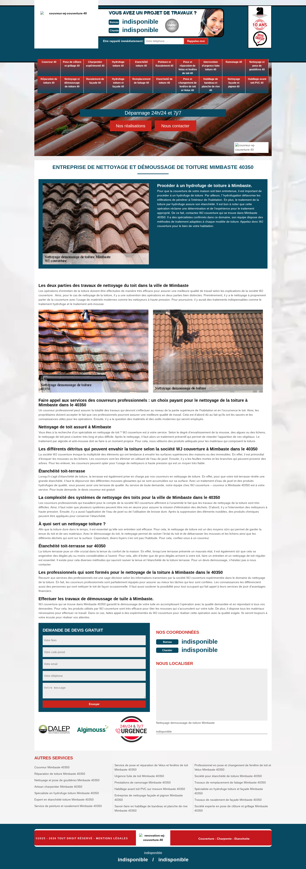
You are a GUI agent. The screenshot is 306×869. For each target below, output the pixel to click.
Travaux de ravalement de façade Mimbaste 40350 (228, 799)
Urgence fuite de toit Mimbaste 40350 (139, 776)
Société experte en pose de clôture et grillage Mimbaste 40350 (231, 808)
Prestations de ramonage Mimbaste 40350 (142, 782)
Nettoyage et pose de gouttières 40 (257, 66)
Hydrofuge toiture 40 (118, 64)
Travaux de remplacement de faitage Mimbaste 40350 (230, 782)
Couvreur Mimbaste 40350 (52, 767)
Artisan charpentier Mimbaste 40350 (58, 786)
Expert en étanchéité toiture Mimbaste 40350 (64, 799)
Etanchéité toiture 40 (141, 64)
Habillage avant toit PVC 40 (257, 81)
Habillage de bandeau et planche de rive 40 (211, 85)
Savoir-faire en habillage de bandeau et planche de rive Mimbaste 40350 (151, 808)
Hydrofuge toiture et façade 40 (118, 83)
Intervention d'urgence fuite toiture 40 (211, 66)
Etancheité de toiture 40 (164, 81)
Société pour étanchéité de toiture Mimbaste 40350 (228, 776)
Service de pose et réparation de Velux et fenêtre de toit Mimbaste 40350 (151, 767)
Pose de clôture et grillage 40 (72, 64)
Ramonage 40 (234, 62)
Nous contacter (175, 126)
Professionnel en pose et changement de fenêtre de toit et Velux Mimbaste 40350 (232, 767)
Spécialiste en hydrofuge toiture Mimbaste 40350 (66, 793)
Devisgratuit (172, 25)
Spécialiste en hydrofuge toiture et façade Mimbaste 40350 (228, 791)
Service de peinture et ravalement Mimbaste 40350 (68, 806)
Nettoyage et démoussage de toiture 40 (72, 83)
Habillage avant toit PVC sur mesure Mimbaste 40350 (149, 789)
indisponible (140, 21)
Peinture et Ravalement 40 (164, 64)
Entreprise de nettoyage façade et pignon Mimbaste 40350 (148, 797)
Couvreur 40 (49, 62)
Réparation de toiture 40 (49, 81)
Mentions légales (112, 838)
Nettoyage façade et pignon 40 (234, 83)
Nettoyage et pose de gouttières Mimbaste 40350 (67, 780)
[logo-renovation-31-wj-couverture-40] (153, 838)
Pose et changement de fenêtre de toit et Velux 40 (187, 85)
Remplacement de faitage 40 (141, 81)
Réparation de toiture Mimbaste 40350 (59, 773)
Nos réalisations (130, 126)
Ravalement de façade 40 (95, 81)
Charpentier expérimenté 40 (95, 64)
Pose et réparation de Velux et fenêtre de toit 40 (187, 68)
